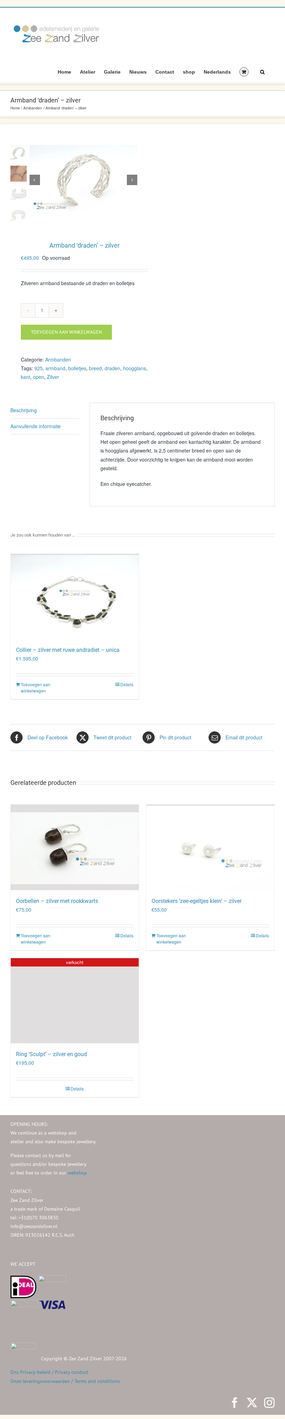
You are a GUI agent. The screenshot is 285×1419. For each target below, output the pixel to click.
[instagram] (269, 1402)
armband (55, 368)
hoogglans (134, 368)
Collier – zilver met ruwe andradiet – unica (68, 650)
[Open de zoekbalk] (262, 71)
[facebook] (234, 1402)
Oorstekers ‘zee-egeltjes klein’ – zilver (197, 901)
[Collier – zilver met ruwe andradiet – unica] (75, 596)
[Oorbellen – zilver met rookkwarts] (75, 847)
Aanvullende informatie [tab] (35, 426)
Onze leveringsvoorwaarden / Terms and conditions (65, 1381)
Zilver (53, 376)
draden (112, 368)
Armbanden (58, 359)
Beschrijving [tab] (23, 410)
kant (25, 376)
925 (38, 368)
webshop (77, 1173)
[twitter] (252, 1402)
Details (126, 684)
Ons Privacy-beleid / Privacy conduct (49, 1372)
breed (95, 368)
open (38, 376)
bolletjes (77, 368)
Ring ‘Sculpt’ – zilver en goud (51, 1054)
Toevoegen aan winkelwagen (66, 332)
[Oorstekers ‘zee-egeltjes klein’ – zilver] (210, 847)
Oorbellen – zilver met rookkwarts (57, 901)
